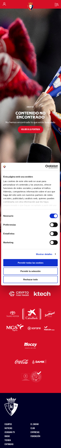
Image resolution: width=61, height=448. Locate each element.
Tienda (8, 440)
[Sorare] (34, 328)
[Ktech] (42, 294)
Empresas (34, 432)
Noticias (8, 428)
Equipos (8, 424)
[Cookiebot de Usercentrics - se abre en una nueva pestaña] (45, 166)
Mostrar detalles (44, 254)
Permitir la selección (30, 271)
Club (32, 428)
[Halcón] (49, 328)
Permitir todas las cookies (30, 263)
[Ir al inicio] (30, 407)
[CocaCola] (21, 361)
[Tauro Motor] (12, 314)
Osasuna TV (10, 432)
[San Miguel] (49, 314)
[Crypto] (19, 293)
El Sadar (34, 424)
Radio (7, 436)
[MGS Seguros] (15, 328)
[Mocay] (30, 345)
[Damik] (39, 361)
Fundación (35, 436)
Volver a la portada (30, 129)
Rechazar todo (30, 279)
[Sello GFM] (30, 376)
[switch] (54, 224)
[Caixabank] (32, 314)
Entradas (9, 444)
